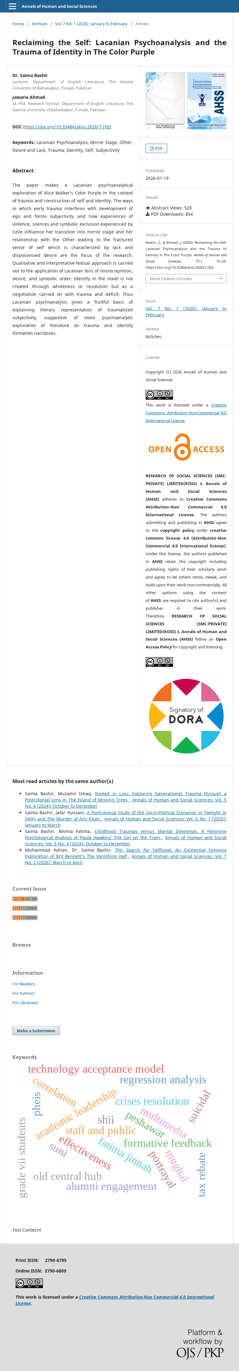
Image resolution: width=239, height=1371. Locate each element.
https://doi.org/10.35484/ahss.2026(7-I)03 (67, 127)
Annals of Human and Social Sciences (59, 6)
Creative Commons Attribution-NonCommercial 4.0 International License (186, 412)
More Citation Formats (171, 278)
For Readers (23, 984)
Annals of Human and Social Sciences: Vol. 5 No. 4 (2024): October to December (126, 841)
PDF (158, 148)
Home (18, 23)
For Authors (23, 993)
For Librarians (25, 1002)
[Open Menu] (12, 6)
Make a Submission (36, 1030)
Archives (39, 23)
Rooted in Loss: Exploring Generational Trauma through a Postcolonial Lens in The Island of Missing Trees (126, 797)
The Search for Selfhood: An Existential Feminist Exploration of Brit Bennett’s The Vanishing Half (126, 853)
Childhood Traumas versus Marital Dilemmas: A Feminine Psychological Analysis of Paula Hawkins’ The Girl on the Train (126, 834)
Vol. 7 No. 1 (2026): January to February (91, 23)
